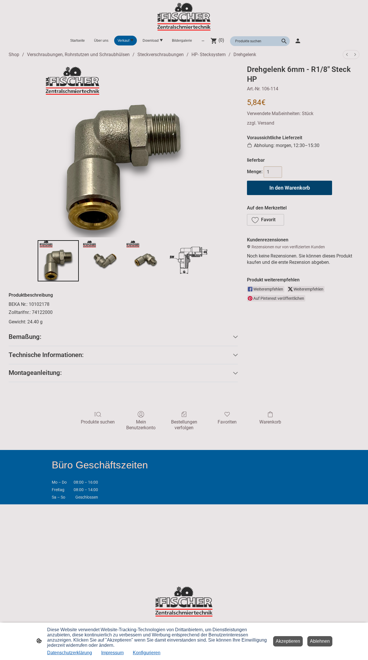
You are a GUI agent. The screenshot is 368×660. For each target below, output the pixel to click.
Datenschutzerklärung (69, 652)
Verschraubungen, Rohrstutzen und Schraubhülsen (78, 54)
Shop (14, 54)
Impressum (112, 652)
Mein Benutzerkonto (141, 424)
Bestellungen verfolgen (184, 424)
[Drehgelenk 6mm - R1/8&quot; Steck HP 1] (101, 260)
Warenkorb (270, 422)
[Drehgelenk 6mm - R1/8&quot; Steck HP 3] (188, 260)
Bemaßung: (25, 336)
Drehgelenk (244, 54)
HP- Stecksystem (208, 54)
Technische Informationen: (46, 354)
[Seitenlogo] (184, 16)
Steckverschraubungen (160, 54)
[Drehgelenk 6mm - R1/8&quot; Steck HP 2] (145, 260)
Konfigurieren (146, 652)
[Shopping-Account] (297, 40)
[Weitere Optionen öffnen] (203, 40)
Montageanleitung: (35, 372)
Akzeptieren (288, 641)
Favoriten (227, 422)
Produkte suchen (98, 422)
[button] (265, 220)
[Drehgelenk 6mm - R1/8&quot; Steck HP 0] (58, 260)
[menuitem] (347, 54)
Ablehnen (320, 641)
